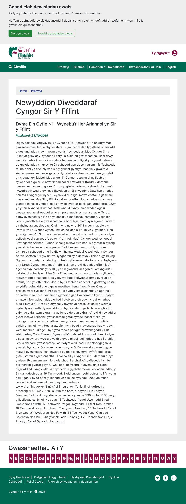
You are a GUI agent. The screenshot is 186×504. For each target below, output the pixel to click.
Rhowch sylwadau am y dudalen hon (73, 481)
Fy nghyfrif (161, 53)
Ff (58, 458)
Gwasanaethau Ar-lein (145, 67)
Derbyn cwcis (20, 33)
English (171, 67)
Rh (138, 458)
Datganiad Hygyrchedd (50, 477)
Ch (28, 458)
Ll (96, 458)
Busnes (79, 67)
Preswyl (63, 67)
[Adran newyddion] (173, 477)
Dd (41, 458)
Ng (70, 458)
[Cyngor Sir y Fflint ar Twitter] (158, 477)
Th (155, 458)
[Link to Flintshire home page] (22, 52)
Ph (125, 458)
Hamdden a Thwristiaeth (106, 67)
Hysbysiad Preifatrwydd (87, 477)
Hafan (23, 91)
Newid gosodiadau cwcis (55, 33)
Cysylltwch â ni (19, 477)
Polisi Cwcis (35, 481)
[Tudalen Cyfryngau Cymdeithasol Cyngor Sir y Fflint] (166, 477)
